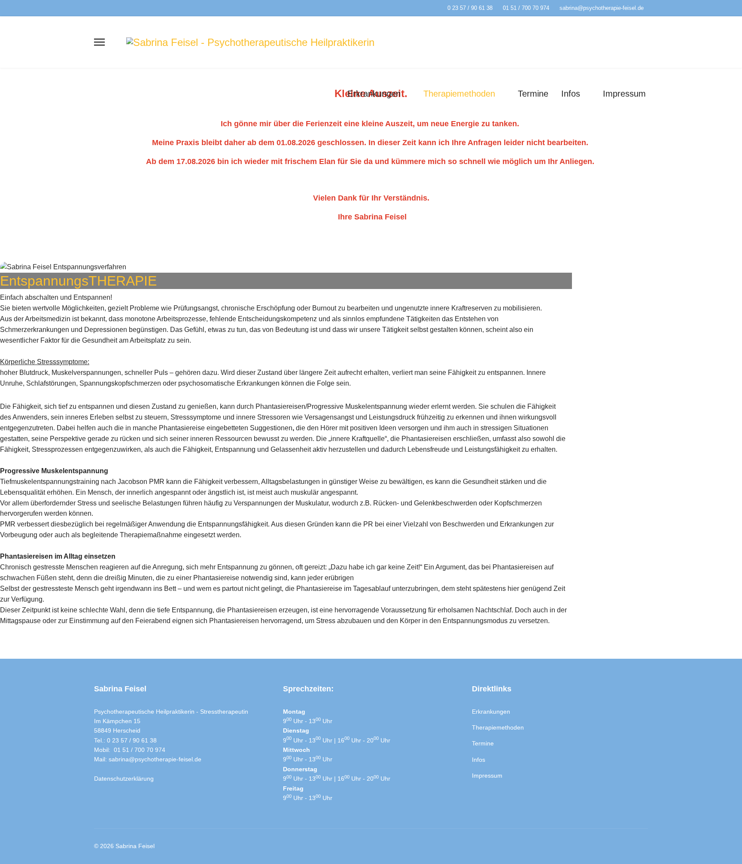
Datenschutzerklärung (124, 778)
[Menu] (99, 42)
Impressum (624, 93)
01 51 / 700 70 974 (526, 8)
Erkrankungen (374, 93)
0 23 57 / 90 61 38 (470, 8)
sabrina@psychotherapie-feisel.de (602, 8)
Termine (533, 93)
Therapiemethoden (459, 93)
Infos (570, 93)
